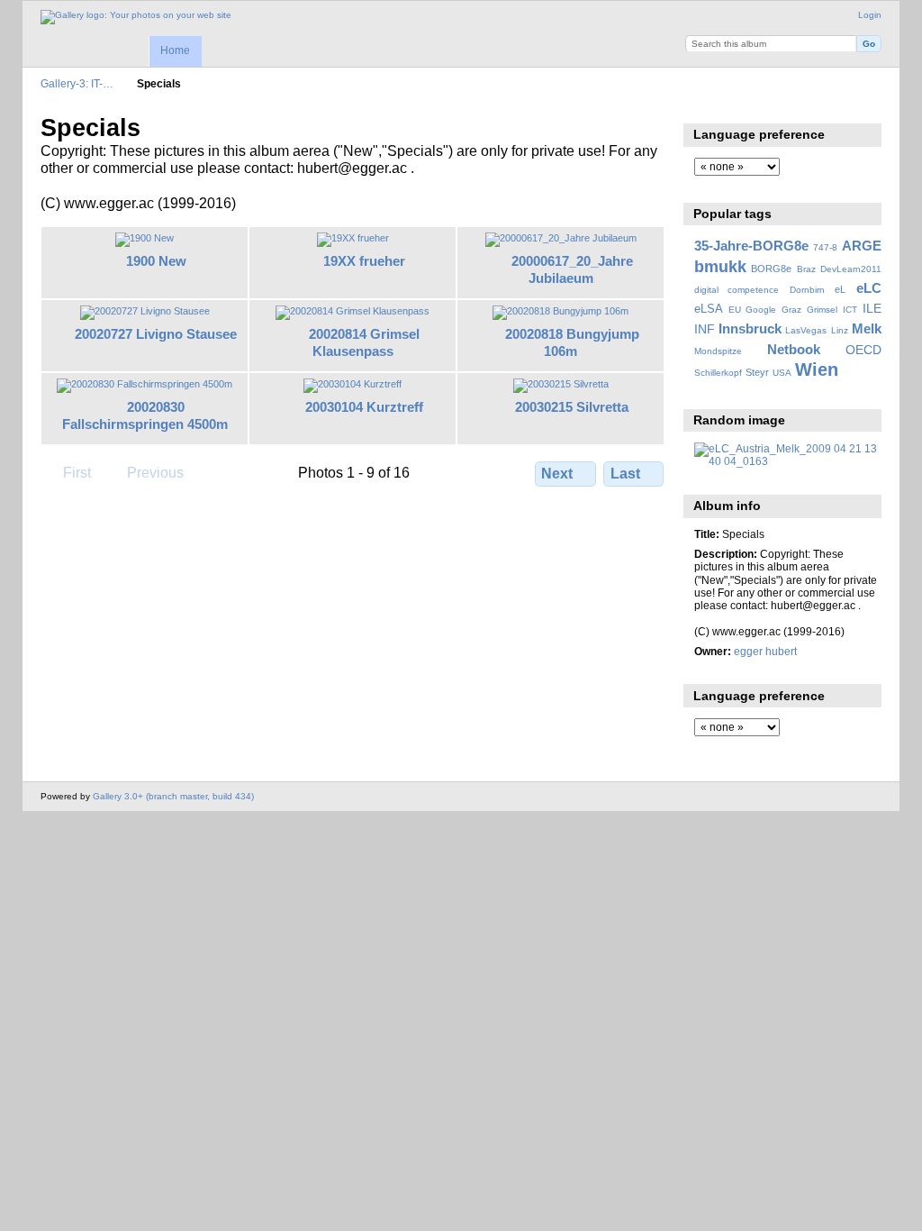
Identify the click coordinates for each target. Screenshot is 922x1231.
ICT (850, 310)
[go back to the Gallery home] (136, 17)
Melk (866, 328)
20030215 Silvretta (571, 407)
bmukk (720, 266)
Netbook (793, 349)
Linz (839, 330)
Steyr (757, 372)
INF (704, 329)
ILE (872, 308)
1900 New (156, 261)
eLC (868, 288)
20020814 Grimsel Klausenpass (364, 342)
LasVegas (806, 330)
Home (175, 50)
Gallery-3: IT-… (77, 83)
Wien (816, 369)
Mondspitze (718, 351)
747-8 (825, 247)
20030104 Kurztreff (364, 407)
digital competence (737, 290)
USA (782, 373)
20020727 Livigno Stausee (156, 334)
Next (557, 473)
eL (840, 289)
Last (625, 473)
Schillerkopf (718, 373)
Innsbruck (750, 328)
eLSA (708, 309)
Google (761, 310)
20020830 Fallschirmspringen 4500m (145, 415)
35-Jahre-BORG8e (751, 245)
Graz (791, 310)
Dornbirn (807, 290)
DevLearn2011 (850, 269)
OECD (863, 349)
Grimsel (822, 310)
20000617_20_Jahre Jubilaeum (572, 269)
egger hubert (765, 651)
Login (869, 15)
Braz (806, 269)
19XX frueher (364, 261)
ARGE (861, 245)
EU (734, 310)
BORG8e (771, 268)
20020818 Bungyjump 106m (572, 342)
